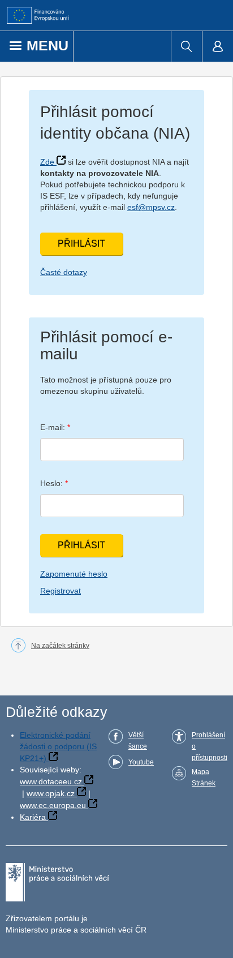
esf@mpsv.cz (151, 207)
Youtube (141, 762)
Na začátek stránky (60, 646)
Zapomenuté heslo (73, 573)
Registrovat (60, 590)
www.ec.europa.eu (53, 805)
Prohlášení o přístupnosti (209, 746)
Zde (47, 161)
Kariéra (33, 817)
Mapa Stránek (203, 777)
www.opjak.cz (51, 793)
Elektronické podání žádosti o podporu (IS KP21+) (58, 747)
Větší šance (137, 740)
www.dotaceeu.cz (51, 781)
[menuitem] (186, 46)
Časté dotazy (63, 272)
